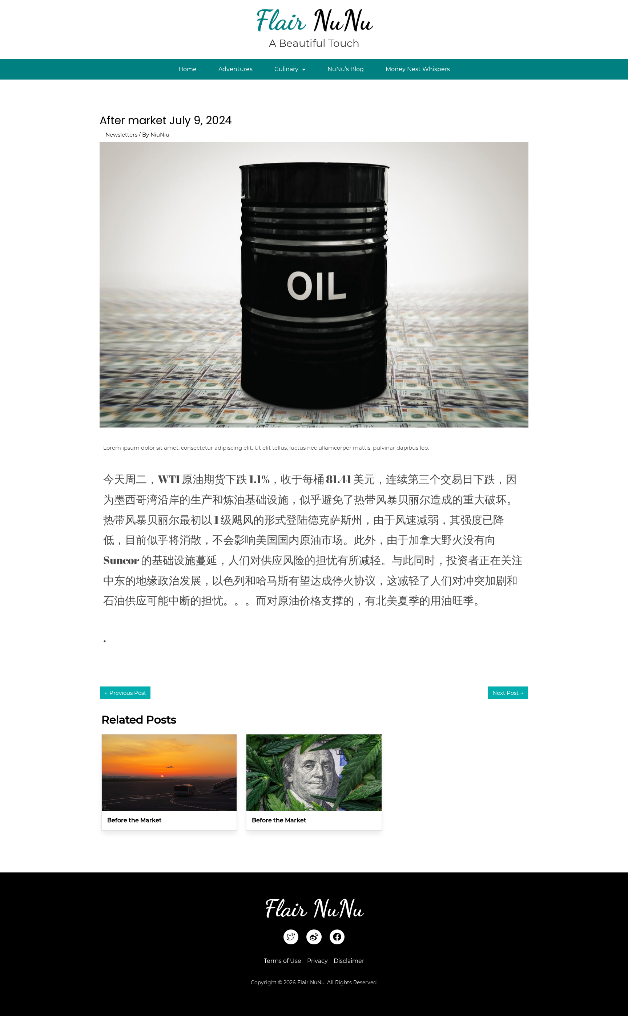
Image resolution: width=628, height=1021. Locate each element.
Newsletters (121, 134)
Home (187, 69)
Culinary (286, 69)
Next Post (507, 692)
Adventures (235, 69)
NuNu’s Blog (345, 69)
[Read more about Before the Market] (169, 772)
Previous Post (125, 692)
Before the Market (134, 820)
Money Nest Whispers (418, 69)
